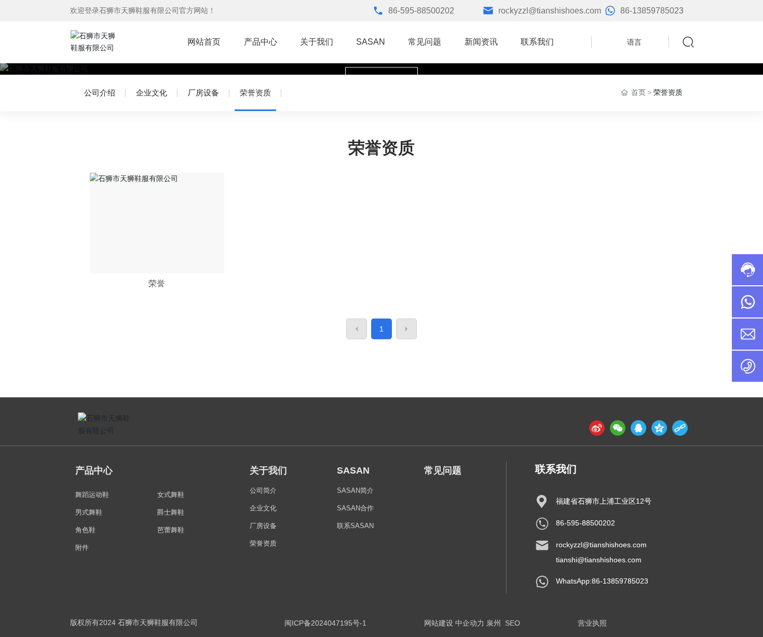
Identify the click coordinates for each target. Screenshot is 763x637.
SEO (512, 623)
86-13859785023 (652, 10)
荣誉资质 (255, 92)
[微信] (617, 428)
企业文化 (151, 92)
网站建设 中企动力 (454, 623)
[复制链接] (680, 428)
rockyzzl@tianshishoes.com (549, 10)
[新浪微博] (597, 428)
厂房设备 (203, 92)
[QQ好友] (638, 428)
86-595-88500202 (421, 10)
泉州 (493, 623)
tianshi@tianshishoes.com (599, 560)
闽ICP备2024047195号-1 (325, 623)
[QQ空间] (659, 428)
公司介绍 (99, 92)
